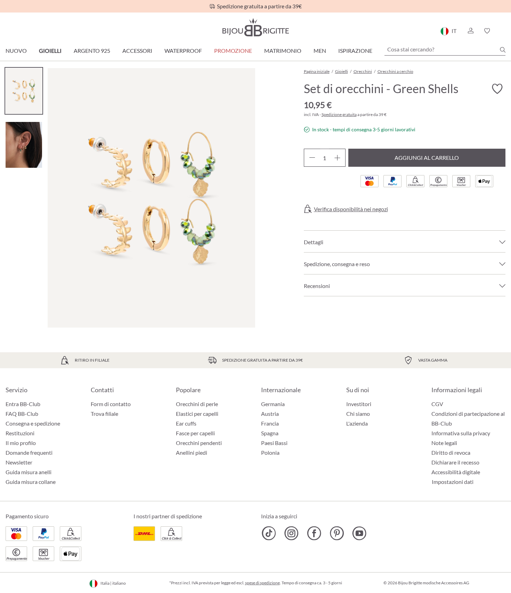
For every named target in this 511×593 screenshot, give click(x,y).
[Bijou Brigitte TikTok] (269, 533)
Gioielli (50, 50)
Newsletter (19, 462)
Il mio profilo (21, 442)
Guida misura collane (31, 481)
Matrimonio (282, 50)
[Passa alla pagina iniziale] (255, 27)
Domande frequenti (29, 452)
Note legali (444, 442)
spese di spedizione (262, 582)
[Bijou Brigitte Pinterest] (336, 533)
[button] (470, 31)
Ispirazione (355, 50)
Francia (270, 423)
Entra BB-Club (23, 404)
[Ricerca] (502, 49)
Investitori (358, 404)
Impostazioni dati (452, 482)
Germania (273, 404)
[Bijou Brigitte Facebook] (314, 533)
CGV (437, 404)
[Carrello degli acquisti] (503, 31)
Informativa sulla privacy (460, 433)
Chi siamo (358, 413)
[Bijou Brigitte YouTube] (359, 533)
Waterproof (183, 50)
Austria (270, 413)
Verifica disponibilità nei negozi (351, 209)
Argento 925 (92, 50)
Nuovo (16, 50)
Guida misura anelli (28, 472)
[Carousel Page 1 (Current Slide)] (24, 91)
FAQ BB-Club (22, 413)
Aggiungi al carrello (427, 157)
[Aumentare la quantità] (337, 158)
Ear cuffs (186, 423)
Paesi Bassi (274, 442)
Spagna (269, 433)
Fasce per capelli (195, 433)
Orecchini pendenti (199, 442)
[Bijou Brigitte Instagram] (291, 533)
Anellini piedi (191, 452)
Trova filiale (104, 413)
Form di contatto (111, 404)
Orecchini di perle (197, 404)
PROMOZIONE (233, 50)
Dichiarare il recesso (455, 462)
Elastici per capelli (197, 413)
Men (320, 50)
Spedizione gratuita (339, 114)
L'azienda (357, 423)
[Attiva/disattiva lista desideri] (497, 89)
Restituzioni (20, 433)
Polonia (270, 452)
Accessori (137, 50)
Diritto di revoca (450, 452)
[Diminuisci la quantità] (312, 158)
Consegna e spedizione (33, 423)
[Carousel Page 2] (24, 144)
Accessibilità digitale (455, 472)
